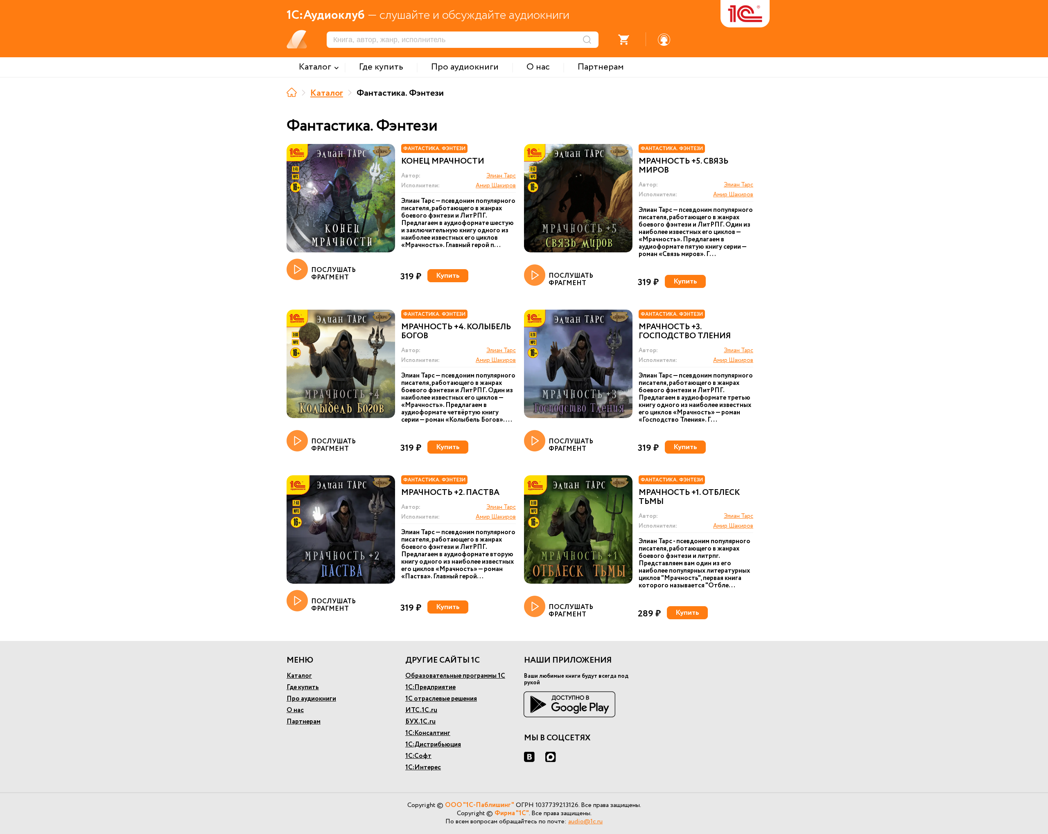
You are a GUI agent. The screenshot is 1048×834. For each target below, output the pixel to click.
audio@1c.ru (585, 821)
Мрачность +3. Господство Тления (685, 332)
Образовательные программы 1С (455, 676)
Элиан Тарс (501, 176)
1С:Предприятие (430, 687)
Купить (448, 275)
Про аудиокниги (311, 699)
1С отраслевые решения (441, 699)
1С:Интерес (423, 767)
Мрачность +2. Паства (450, 492)
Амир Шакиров (496, 185)
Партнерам (304, 721)
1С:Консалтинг (427, 733)
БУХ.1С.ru (420, 721)
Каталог (326, 93)
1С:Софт (418, 756)
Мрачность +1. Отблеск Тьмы (689, 497)
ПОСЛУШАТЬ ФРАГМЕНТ (333, 273)
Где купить (303, 687)
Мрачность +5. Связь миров (683, 166)
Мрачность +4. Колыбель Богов (456, 332)
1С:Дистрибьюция (433, 744)
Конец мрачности (442, 161)
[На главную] (292, 92)
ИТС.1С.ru (421, 710)
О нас (295, 710)
